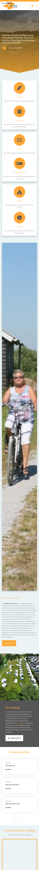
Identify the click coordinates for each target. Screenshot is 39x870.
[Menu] (36, 6)
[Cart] (31, 6)
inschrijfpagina (21, 723)
